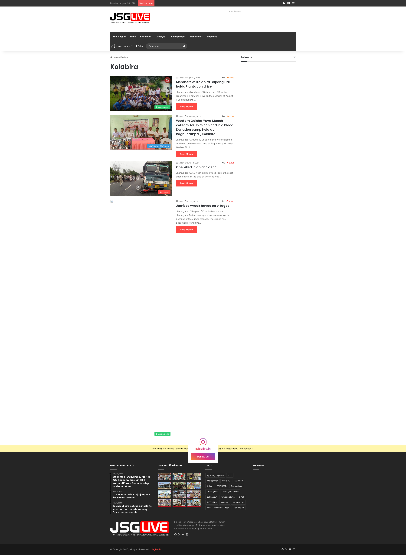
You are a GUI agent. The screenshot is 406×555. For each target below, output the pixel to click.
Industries (195, 36)
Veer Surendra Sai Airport (218, 507)
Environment (178, 36)
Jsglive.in (156, 549)
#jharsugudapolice (215, 475)
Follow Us (246, 57)
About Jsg (118, 36)
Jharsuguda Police (230, 491)
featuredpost (236, 486)
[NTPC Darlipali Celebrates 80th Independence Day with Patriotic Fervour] (164, 494)
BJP (230, 475)
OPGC (242, 497)
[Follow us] (203, 443)
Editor (180, 77)
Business (212, 36)
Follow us (203, 456)
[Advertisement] (231, 20)
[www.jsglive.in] (130, 18)
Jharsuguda (212, 491)
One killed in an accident (196, 167)
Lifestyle (160, 36)
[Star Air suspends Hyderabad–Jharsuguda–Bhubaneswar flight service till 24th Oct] (164, 485)
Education (145, 36)
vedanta (224, 502)
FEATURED (222, 486)
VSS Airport (239, 507)
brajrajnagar (212, 481)
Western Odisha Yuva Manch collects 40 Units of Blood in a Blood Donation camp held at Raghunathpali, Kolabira (204, 127)
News (133, 36)
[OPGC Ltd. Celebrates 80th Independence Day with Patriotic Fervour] (194, 485)
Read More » (186, 106)
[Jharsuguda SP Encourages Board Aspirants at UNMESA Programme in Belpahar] (194, 494)
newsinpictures (228, 497)
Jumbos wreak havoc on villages (202, 205)
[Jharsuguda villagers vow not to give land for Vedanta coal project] (179, 485)
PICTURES (212, 502)
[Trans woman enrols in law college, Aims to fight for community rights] (194, 476)
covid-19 (226, 481)
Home (115, 57)
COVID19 (239, 481)
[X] (179, 534)
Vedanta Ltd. (238, 502)
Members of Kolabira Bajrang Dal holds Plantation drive (203, 84)
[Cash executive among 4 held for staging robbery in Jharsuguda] (179, 476)
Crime (209, 486)
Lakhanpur (212, 497)
